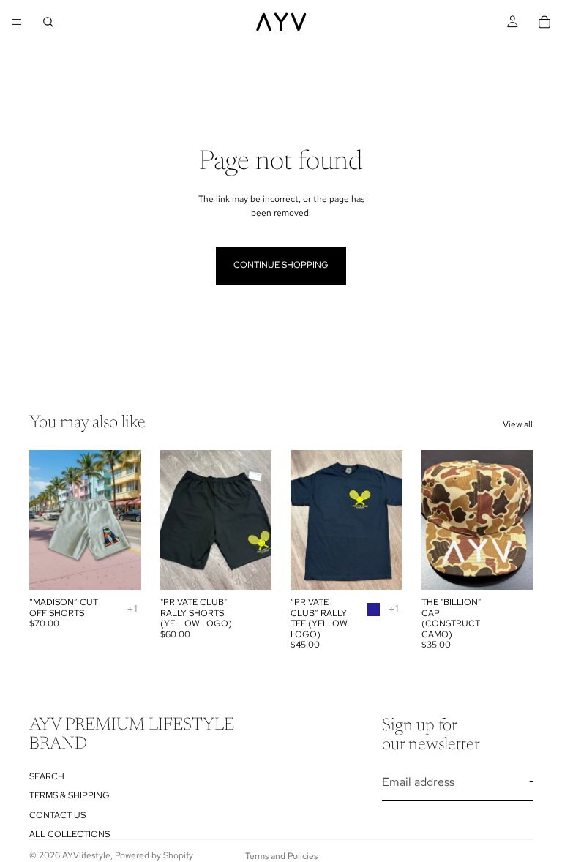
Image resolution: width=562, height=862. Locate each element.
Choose (131, 567)
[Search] (48, 22)
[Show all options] (132, 609)
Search (46, 776)
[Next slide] (255, 520)
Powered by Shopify (154, 855)
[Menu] (17, 22)
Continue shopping (281, 265)
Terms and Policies (281, 856)
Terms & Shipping (69, 795)
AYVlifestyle (86, 855)
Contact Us (57, 815)
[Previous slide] (176, 520)
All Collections (69, 834)
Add (522, 567)
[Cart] (544, 22)
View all (518, 424)
